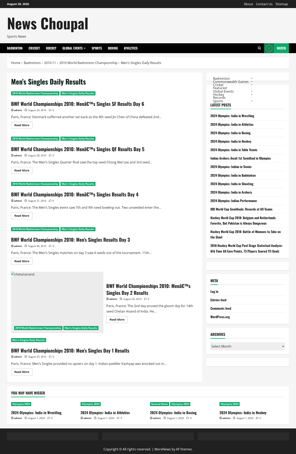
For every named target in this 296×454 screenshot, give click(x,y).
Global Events (72, 48)
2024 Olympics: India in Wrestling (232, 116)
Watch (281, 48)
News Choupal (47, 23)
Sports (97, 48)
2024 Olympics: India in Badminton (233, 175)
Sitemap (281, 4)
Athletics (131, 48)
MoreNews (162, 449)
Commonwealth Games (231, 81)
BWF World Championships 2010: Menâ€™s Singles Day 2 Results (57, 302)
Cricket (34, 48)
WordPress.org (220, 317)
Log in (214, 291)
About (248, 4)
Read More (23, 126)
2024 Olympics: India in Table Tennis (233, 149)
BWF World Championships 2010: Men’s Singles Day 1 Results (70, 350)
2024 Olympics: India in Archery (231, 192)
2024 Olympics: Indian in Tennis (230, 166)
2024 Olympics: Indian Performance (233, 200)
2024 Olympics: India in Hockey (230, 141)
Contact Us (264, 4)
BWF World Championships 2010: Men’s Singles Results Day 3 (70, 239)
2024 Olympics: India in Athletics (232, 124)
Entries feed (218, 299)
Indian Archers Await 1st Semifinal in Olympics (240, 158)
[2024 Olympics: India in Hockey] (252, 404)
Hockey (51, 48)
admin (18, 110)
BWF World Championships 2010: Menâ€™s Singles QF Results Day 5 (77, 149)
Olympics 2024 (21, 404)
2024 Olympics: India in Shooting (231, 183)
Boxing (113, 48)
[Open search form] (259, 48)
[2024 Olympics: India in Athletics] (113, 404)
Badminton (15, 48)
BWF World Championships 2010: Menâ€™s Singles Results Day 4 (75, 194)
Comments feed (220, 308)
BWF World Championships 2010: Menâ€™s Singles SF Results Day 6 (77, 103)
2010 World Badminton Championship (35, 93)
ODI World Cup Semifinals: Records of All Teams (241, 209)
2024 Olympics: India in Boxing (230, 132)
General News (159, 404)
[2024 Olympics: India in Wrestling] (44, 404)
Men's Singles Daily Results (78, 93)
